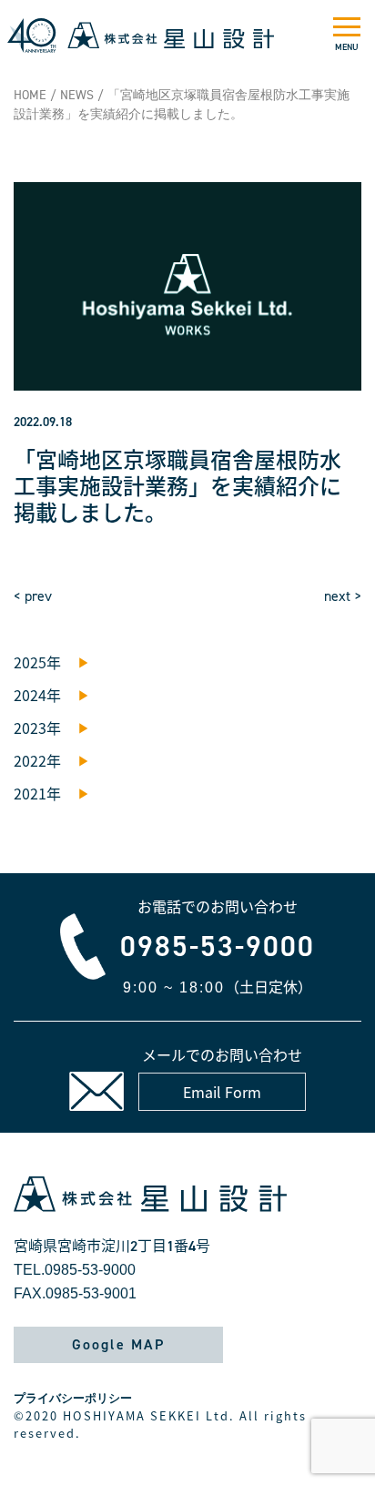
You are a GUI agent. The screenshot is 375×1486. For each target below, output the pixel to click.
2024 (30, 695)
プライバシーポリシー (73, 1398)
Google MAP (118, 1344)
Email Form (222, 1092)
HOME (30, 95)
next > (342, 596)
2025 (30, 662)
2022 (30, 760)
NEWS (77, 95)
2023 (30, 727)
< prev (33, 596)
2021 (30, 793)
